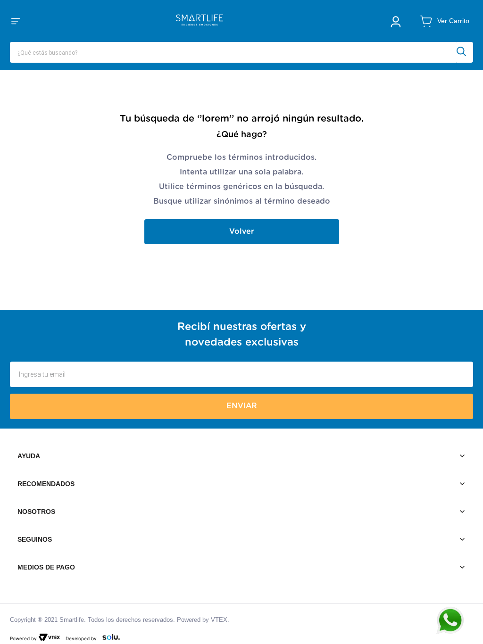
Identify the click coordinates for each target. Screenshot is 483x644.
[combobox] (241, 52)
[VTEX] (51, 638)
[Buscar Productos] (465, 52)
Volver (241, 231)
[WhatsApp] (455, 620)
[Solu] (109, 638)
